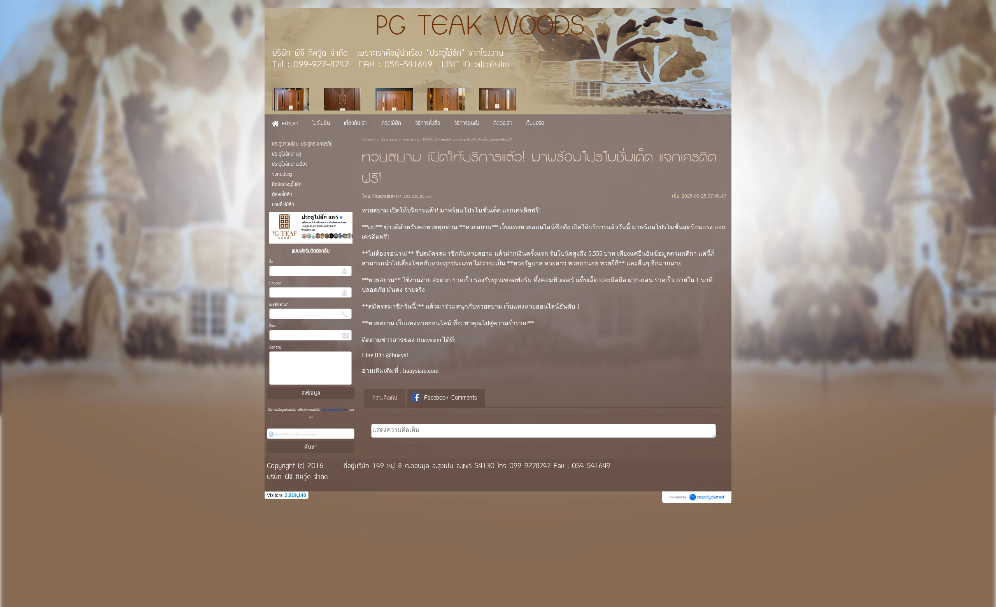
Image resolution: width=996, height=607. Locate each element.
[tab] (384, 398)
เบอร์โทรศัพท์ (279, 305)
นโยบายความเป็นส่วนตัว (334, 410)
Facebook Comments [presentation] (450, 398)
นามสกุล (275, 283)
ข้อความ (275, 348)
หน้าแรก (368, 140)
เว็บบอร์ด (389, 140)
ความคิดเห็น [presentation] (384, 398)
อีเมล (272, 326)
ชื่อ (271, 262)
